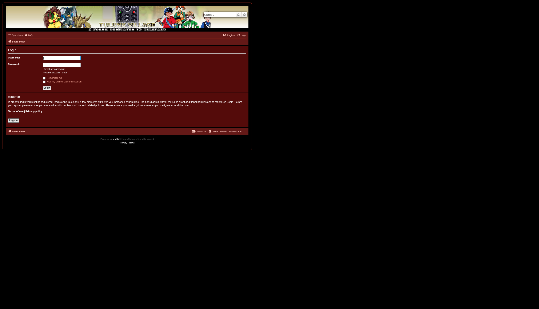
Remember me (54, 78)
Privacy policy (34, 111)
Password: (14, 64)
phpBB (116, 139)
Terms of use (16, 111)
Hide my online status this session (63, 81)
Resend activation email (55, 72)
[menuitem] (28, 35)
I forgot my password (53, 69)
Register (14, 120)
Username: (14, 57)
